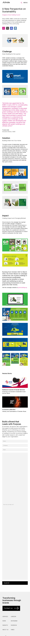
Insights (5, 625)
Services (5, 616)
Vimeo (12, 629)
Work (4, 621)
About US (5, 629)
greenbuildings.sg (22, 287)
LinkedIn (13, 616)
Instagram (14, 621)
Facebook (14, 625)
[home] (6, 2)
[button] (25, 2)
